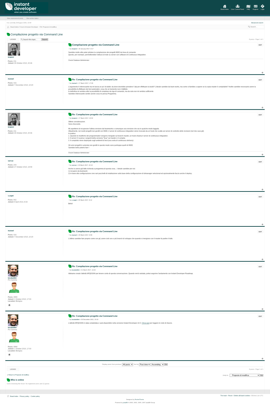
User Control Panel (237, 9)
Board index (225, 9)
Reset (230, 395)
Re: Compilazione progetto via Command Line (94, 79)
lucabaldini (75, 270)
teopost (74, 49)
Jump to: (226, 375)
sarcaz (74, 165)
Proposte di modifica (50, 27)
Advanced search (257, 23)
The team (223, 395)
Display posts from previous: (112, 364)
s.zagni (74, 200)
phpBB (125, 402)
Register (255, 9)
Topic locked (11, 38)
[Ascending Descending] (159, 364)
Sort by (136, 364)
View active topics (32, 18)
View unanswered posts (15, 18)
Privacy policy (24, 396)
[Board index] (26, 7)
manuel (74, 83)
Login (262, 9)
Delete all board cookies (242, 395)
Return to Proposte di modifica (18, 375)
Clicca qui (145, 323)
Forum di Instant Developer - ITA (31, 27)
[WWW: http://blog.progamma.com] (9, 305)
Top (262, 72)
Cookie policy (35, 396)
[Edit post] (260, 45)
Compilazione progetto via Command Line (37, 34)
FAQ (248, 9)
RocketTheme (139, 399)
